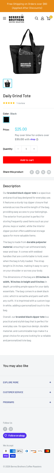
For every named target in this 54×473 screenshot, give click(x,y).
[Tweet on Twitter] (43, 171)
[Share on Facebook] (32, 171)
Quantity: (8, 148)
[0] (48, 18)
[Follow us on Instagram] (11, 429)
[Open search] (36, 18)
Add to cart (27, 160)
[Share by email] (49, 171)
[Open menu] (4, 18)
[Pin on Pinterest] (37, 171)
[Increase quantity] (34, 149)
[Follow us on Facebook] (5, 429)
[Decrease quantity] (18, 149)
